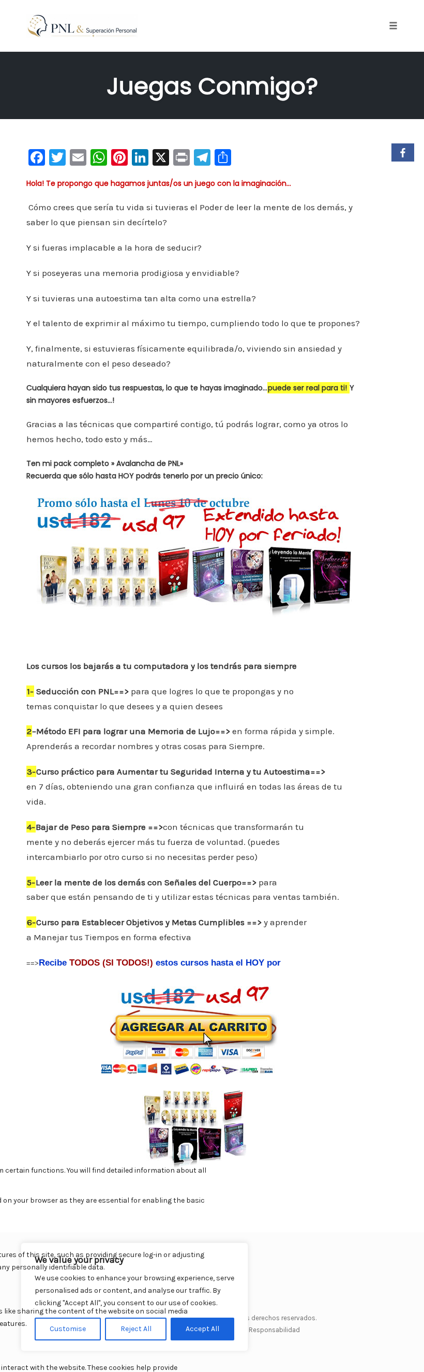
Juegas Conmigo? (212, 86)
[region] (134, 1297)
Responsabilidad (274, 1330)
